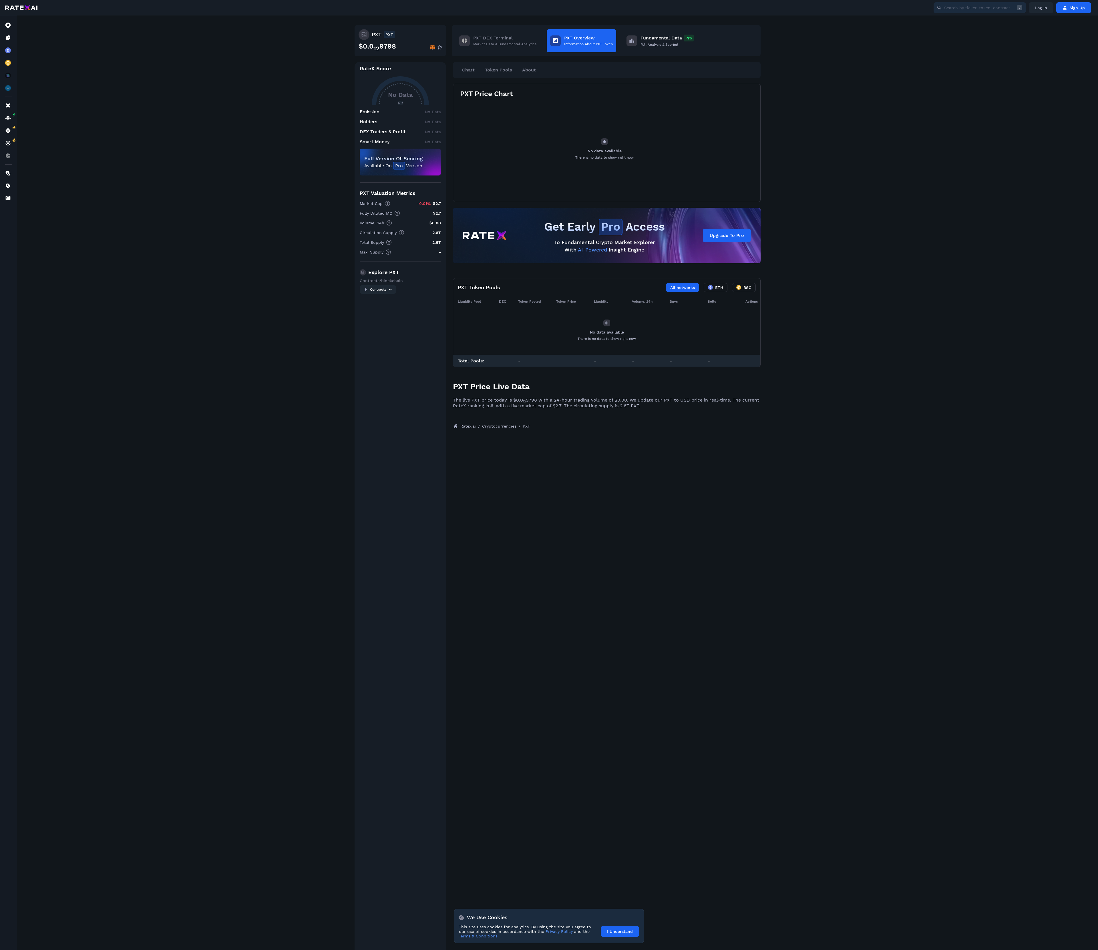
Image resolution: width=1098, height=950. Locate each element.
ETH (719, 287)
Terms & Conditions (478, 936)
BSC (747, 287)
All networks (682, 287)
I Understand (620, 931)
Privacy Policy (559, 931)
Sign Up (1077, 7)
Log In (1041, 7)
